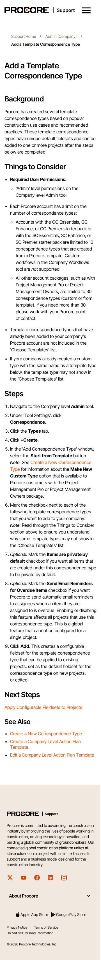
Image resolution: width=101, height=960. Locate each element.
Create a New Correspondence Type (46, 733)
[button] (86, 10)
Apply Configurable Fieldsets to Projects (43, 707)
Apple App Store (34, 914)
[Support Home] (49, 10)
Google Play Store (71, 914)
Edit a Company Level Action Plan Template (52, 755)
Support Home (23, 36)
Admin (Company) (61, 36)
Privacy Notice (17, 927)
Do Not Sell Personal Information (30, 933)
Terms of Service (46, 927)
